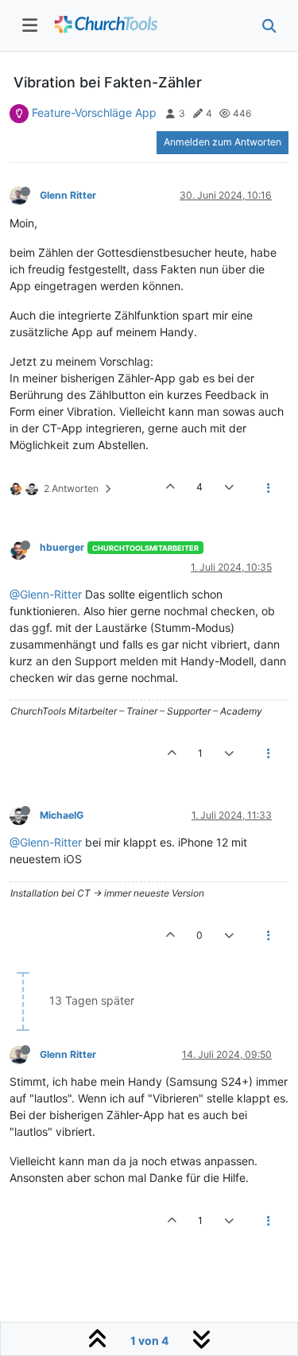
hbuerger (62, 547)
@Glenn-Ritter (46, 594)
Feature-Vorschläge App (94, 112)
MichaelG (61, 815)
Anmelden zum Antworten (222, 142)
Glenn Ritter (68, 195)
